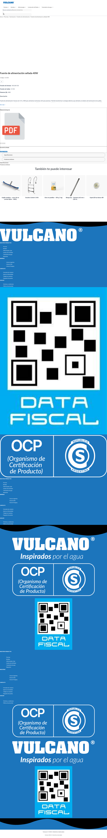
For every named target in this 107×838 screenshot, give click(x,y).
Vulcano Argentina (10, 262)
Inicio (1, 17)
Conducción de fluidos (33, 7)
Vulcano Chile (9, 264)
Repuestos (5, 256)
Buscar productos (7, 10)
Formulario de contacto (8, 272)
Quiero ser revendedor (8, 689)
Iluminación (13, 17)
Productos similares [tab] (9, 159)
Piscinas (6, 7)
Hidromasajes (21, 7)
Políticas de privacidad (8, 286)
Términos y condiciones (8, 284)
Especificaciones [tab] (8, 155)
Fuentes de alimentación (23, 17)
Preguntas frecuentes (8, 278)
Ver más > (2, 104)
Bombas (13, 7)
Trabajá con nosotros (8, 276)
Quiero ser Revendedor (8, 274)
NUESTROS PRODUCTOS (5, 242)
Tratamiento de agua (47, 7)
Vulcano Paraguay (10, 266)
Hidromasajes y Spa (7, 250)
